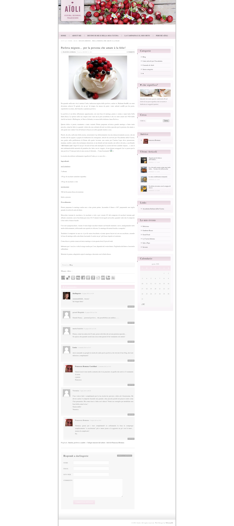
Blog (75, 41)
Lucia (75, 347)
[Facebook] (83, 278)
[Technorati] (108, 278)
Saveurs (145, 247)
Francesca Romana (69, 52)
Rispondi (131, 306)
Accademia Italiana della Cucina (153, 209)
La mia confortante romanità (158, 177)
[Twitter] (113, 278)
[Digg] (78, 278)
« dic (143, 304)
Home (70, 41)
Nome (65, 463)
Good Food (146, 234)
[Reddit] (98, 278)
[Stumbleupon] (103, 278)
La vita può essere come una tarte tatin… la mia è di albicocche (160, 168)
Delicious (146, 226)
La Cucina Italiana (149, 239)
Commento (67, 480)
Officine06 (169, 523)
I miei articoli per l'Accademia (152, 61)
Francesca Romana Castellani (86, 366)
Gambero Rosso (148, 230)
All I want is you (67, 145)
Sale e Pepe (146, 243)
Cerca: (143, 121)
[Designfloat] (73, 278)
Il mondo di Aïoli (148, 65)
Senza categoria (148, 69)
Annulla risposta (125, 455)
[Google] (93, 278)
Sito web (67, 474)
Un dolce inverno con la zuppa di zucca (160, 187)
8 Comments (131, 52)
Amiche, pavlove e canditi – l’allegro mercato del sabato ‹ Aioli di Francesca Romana (96, 442)
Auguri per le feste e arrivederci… (155, 159)
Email (65, 469)
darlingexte (77, 293)
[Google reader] (63, 278)
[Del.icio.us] (68, 278)
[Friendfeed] (88, 278)
